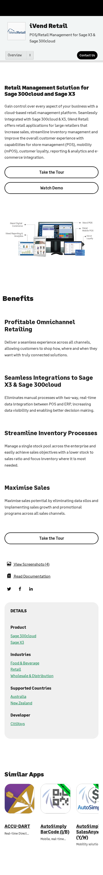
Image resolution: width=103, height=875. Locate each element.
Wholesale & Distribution (32, 675)
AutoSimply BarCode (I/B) (54, 829)
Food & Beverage (24, 662)
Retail (15, 669)
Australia (18, 696)
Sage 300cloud (23, 635)
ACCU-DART (17, 826)
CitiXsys (17, 723)
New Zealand (21, 702)
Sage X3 (17, 642)
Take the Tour (51, 172)
